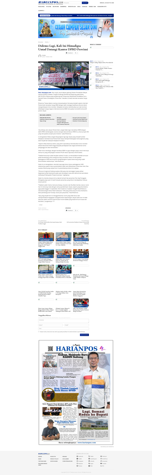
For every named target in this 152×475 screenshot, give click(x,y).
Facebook (80, 456)
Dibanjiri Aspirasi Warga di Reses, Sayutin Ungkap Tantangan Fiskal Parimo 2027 (63, 310)
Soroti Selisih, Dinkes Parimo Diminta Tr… (104, 69)
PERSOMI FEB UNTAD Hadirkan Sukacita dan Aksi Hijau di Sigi (47, 119)
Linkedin (92, 461)
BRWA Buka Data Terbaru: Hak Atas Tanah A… (104, 87)
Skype (91, 463)
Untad (40, 205)
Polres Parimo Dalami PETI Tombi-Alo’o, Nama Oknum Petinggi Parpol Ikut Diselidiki (46, 276)
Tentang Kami (42, 461)
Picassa (80, 466)
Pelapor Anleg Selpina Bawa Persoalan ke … (101, 63)
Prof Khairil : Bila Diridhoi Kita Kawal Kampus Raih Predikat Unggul (50, 222)
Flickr (91, 466)
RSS (103, 466)
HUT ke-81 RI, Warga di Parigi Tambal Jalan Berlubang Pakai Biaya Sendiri (80, 243)
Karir (39, 459)
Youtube (104, 463)
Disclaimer (66, 459)
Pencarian (85, 2)
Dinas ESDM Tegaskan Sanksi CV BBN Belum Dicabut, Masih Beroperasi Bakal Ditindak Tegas (46, 294)
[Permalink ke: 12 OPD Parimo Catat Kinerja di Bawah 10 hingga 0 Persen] (81, 253)
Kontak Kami (54, 461)
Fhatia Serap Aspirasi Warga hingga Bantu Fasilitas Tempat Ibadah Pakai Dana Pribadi (46, 310)
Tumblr (80, 458)
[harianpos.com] (50, 2)
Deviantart (104, 461)
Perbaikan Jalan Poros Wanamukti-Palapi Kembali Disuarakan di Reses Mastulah (63, 276)
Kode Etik (53, 456)
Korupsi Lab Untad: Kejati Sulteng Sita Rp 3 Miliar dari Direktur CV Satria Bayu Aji (80, 119)
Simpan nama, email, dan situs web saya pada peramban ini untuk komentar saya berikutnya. (62, 331)
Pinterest (104, 456)
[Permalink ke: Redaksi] (39, 56)
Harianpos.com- (47, 92)
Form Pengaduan (67, 461)
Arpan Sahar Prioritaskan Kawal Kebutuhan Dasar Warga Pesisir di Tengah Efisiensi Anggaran (79, 294)
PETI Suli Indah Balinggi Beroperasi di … (103, 81)
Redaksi (65, 456)
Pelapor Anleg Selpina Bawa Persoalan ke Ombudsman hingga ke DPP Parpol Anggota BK (45, 244)
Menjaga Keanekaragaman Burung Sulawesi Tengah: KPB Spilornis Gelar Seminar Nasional (63, 121)
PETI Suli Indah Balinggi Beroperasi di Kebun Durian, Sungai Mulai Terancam (75, 15)
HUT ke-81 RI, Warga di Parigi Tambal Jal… (104, 75)
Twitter (91, 456)
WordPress (105, 458)
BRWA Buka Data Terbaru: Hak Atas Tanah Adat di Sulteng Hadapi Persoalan (62, 260)
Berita (91, 61)
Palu (39, 92)
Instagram (80, 461)
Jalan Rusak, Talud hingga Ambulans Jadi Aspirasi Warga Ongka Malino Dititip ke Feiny (80, 277)
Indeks (40, 456)
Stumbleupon (93, 458)
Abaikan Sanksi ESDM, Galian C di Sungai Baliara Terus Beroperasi (63, 293)
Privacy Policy (54, 459)
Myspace (80, 463)
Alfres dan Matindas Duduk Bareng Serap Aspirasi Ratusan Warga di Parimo (81, 310)
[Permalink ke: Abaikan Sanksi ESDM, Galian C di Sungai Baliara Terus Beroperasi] (63, 286)
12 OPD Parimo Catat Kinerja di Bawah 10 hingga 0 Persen (80, 259)
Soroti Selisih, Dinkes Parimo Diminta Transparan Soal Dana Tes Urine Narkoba (63, 243)
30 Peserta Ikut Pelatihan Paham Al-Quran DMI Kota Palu (78, 222)
